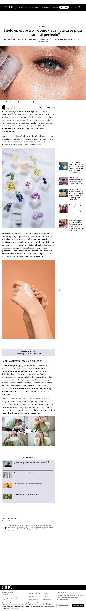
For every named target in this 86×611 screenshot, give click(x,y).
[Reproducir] (28, 431)
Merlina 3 (28, 2)
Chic (3, 521)
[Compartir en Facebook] (40, 107)
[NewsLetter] (75, 7)
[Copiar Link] (53, 107)
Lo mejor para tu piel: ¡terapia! (28, 354)
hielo (32, 236)
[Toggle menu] (5, 7)
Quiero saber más (63, 605)
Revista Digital (34, 593)
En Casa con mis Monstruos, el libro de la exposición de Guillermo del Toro (31, 463)
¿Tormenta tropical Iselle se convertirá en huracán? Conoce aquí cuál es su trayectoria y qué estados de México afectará (76, 167)
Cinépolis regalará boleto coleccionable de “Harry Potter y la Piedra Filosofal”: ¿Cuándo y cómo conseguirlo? (76, 195)
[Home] (13, 7)
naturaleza (21, 120)
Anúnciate (46, 593)
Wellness (10, 521)
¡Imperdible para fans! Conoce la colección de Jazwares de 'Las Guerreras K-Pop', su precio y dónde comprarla (76, 210)
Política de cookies (26, 606)
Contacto (46, 596)
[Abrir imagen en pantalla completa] (82, 50)
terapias (15, 136)
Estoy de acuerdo (78, 605)
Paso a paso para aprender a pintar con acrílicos (29, 473)
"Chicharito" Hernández (57, 2)
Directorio (47, 600)
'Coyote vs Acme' (74, 2)
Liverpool (49, 2)
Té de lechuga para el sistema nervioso (26, 494)
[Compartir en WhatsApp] (36, 107)
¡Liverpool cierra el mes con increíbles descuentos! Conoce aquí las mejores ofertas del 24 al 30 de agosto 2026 (76, 225)
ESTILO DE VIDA (57, 7)
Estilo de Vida (34, 600)
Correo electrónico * (63, 599)
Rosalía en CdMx (42, 2)
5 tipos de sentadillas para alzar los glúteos (28, 484)
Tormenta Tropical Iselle (20, 2)
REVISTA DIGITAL (34, 7)
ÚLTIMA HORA (23, 7)
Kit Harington (34, 2)
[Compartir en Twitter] (44, 107)
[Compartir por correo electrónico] (48, 107)
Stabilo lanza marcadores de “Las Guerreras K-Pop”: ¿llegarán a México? (75, 181)
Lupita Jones (66, 2)
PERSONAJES (46, 7)
